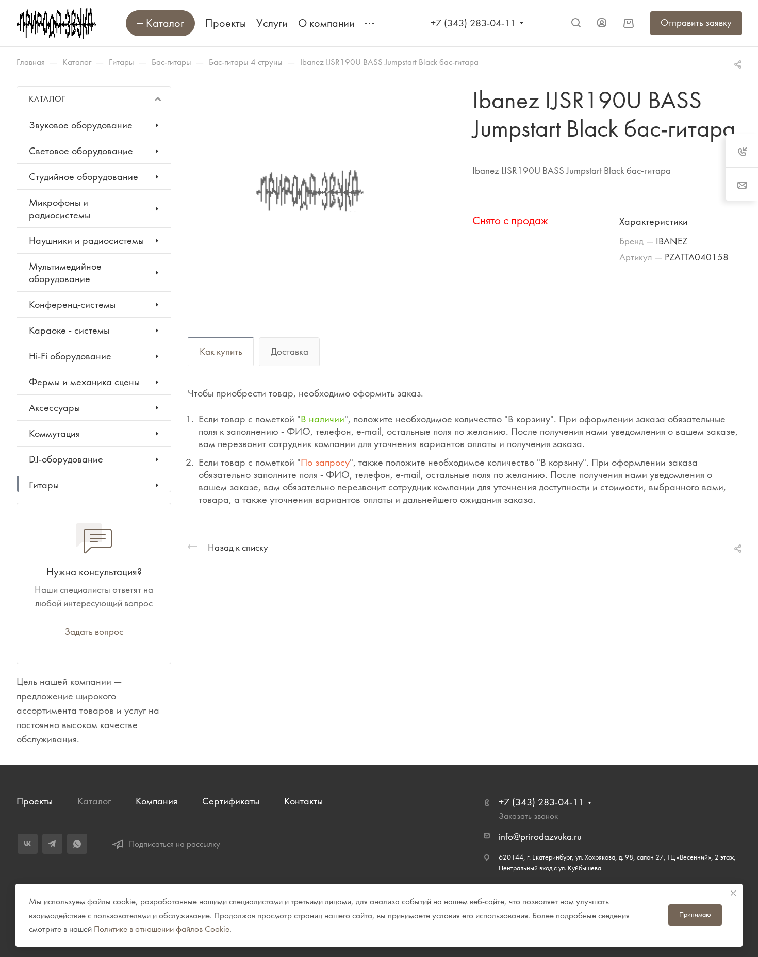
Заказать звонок (528, 815)
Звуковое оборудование (81, 125)
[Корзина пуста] (628, 22)
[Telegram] (52, 844)
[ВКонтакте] (28, 844)
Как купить (221, 351)
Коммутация (54, 433)
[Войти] (601, 23)
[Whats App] (77, 844)
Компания (156, 801)
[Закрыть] (733, 893)
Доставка (289, 351)
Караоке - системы (69, 330)
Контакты (303, 801)
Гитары (44, 484)
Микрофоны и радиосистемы (59, 208)
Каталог (94, 801)
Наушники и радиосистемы (86, 240)
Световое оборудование (81, 150)
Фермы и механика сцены (84, 381)
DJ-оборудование (66, 459)
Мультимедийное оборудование (65, 272)
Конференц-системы (72, 304)
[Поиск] (576, 23)
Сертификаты (230, 801)
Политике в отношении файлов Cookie (161, 928)
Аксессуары (54, 407)
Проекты (35, 801)
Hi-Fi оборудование (70, 356)
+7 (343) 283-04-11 (473, 22)
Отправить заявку (696, 22)
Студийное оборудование (83, 176)
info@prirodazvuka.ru (540, 837)
